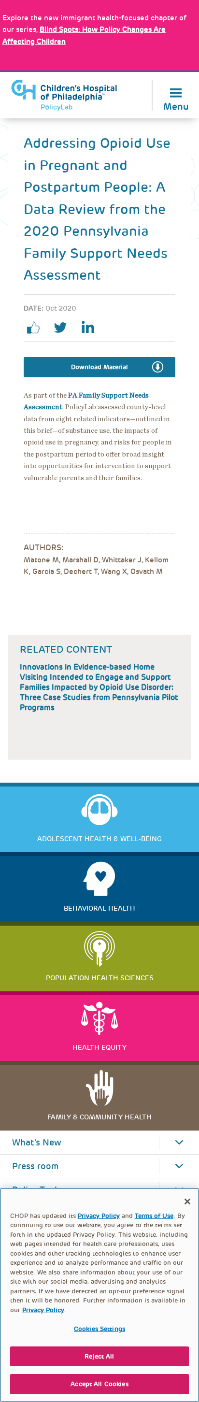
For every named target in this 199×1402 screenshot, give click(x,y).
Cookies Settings (99, 1329)
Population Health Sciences (100, 977)
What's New (36, 1142)
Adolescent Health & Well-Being (99, 838)
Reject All (99, 1356)
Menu (176, 105)
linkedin (91, 327)
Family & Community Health (99, 1117)
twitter (64, 327)
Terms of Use (154, 1216)
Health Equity (99, 1047)
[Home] (64, 95)
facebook (37, 327)
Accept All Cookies (99, 1384)
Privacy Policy (99, 1216)
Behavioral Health (99, 908)
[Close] (187, 1201)
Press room (35, 1166)
